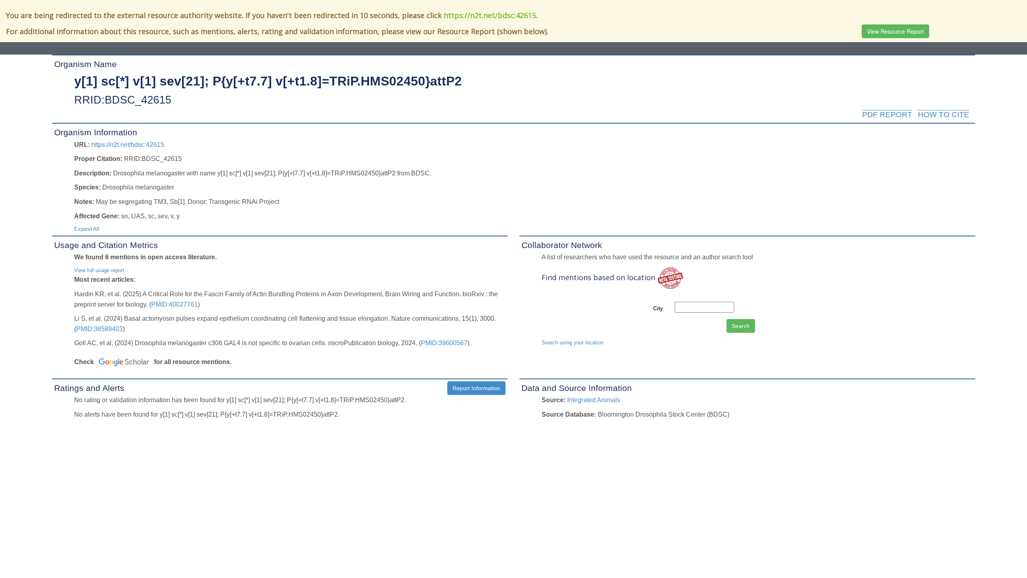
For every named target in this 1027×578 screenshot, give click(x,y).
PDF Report (887, 114)
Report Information (476, 388)
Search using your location (572, 343)
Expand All (86, 229)
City (658, 308)
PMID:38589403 (99, 329)
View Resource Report (895, 31)
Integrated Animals (593, 400)
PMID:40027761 (174, 304)
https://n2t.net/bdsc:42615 (490, 15)
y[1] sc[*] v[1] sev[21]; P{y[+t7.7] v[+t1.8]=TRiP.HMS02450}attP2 (268, 81)
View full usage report (99, 270)
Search (741, 326)
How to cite (943, 114)
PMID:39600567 (444, 343)
